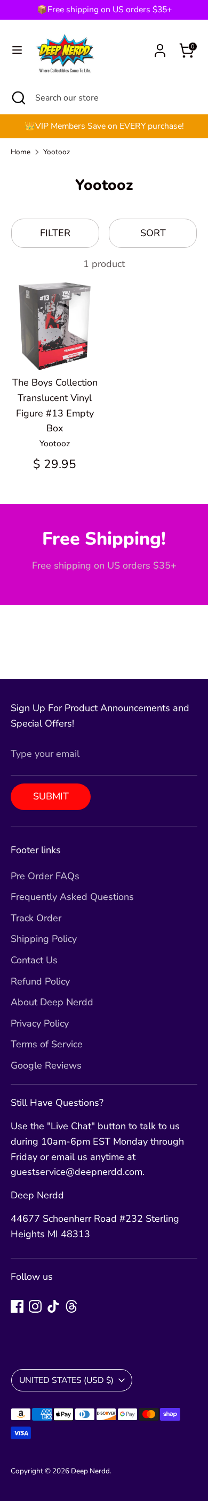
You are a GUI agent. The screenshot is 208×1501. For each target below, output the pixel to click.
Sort (153, 233)
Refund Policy (40, 981)
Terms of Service (47, 1044)
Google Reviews (46, 1065)
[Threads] (71, 1306)
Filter (55, 233)
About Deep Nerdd (52, 1002)
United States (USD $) (66, 1380)
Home (20, 152)
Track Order (36, 918)
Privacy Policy (40, 1023)
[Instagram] (35, 1306)
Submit (51, 796)
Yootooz (56, 152)
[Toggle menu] (17, 50)
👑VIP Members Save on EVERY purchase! (104, 126)
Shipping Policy (44, 938)
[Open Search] (17, 98)
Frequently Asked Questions (72, 896)
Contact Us (34, 960)
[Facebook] (17, 1306)
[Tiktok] (53, 1306)
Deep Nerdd (90, 1471)
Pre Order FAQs (45, 876)
